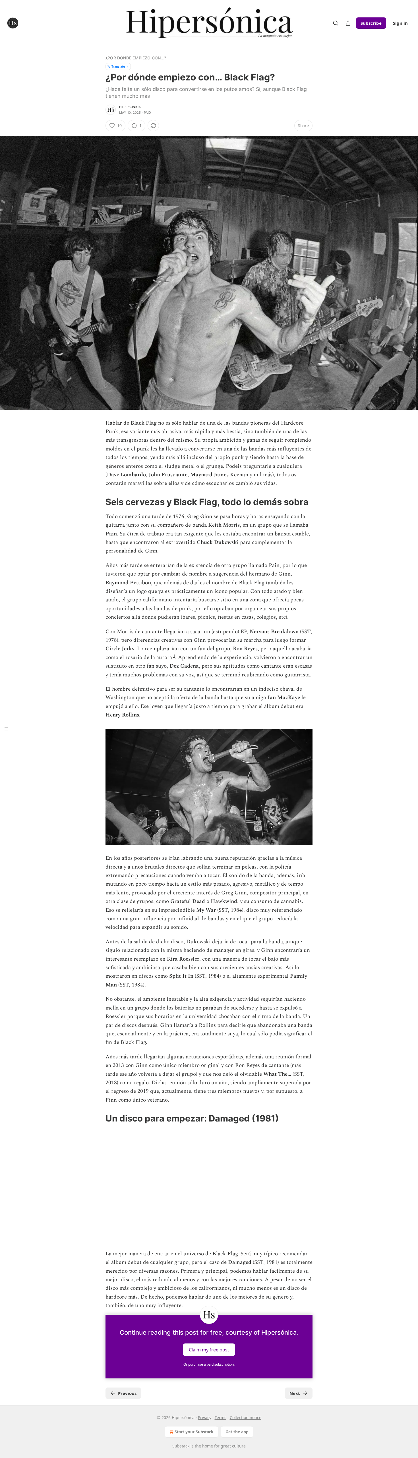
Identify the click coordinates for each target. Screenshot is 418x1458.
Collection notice (245, 1417)
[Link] (97, 501)
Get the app (237, 1431)
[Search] (335, 23)
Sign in (400, 23)
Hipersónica (130, 107)
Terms (220, 1417)
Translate (118, 66)
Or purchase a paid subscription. (209, 1364)
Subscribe (371, 23)
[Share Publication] (348, 23)
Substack (180, 1446)
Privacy (204, 1417)
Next (294, 1393)
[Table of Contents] (6, 729)
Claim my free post (209, 1349)
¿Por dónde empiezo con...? (135, 57)
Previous (127, 1393)
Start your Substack (194, 1431)
